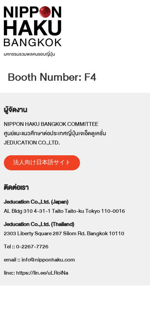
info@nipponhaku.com (48, 260)
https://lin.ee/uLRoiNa (42, 273)
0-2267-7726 (32, 246)
